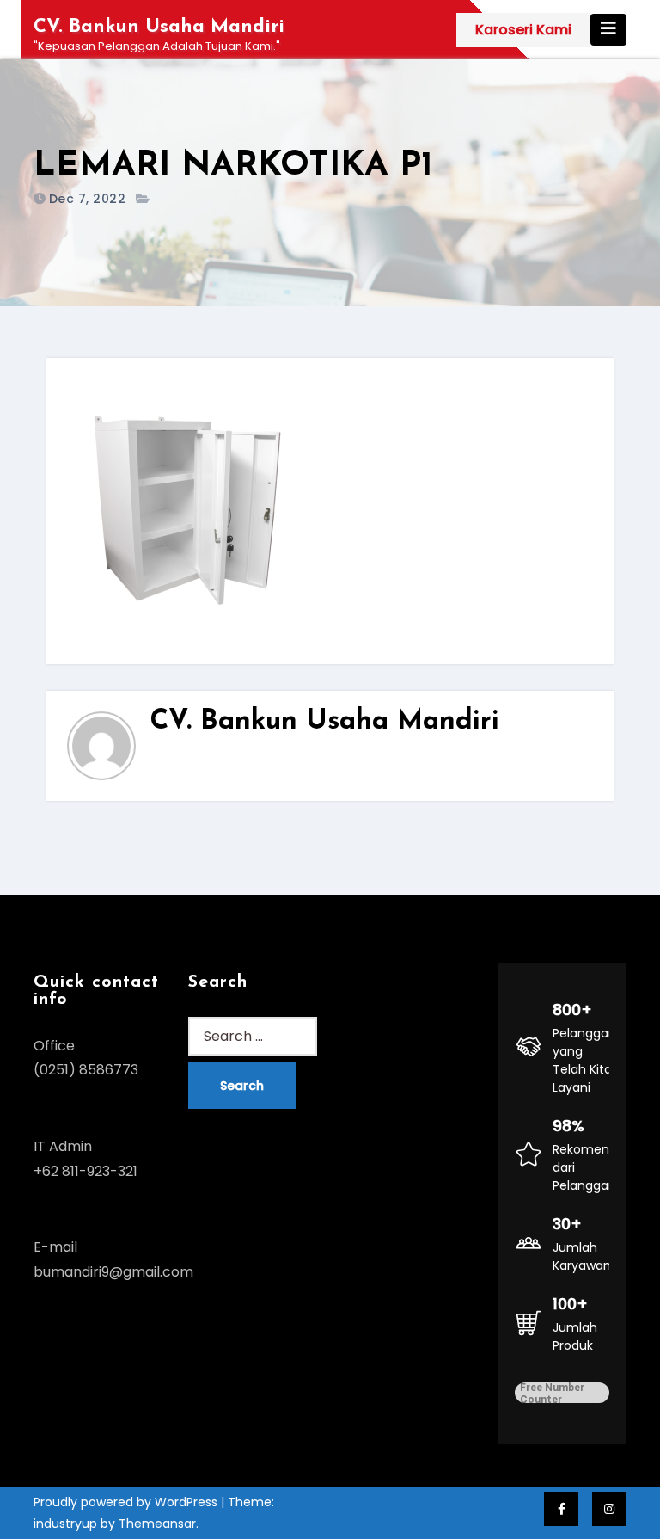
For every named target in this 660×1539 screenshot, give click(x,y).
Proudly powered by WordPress (127, 1502)
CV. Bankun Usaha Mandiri (159, 27)
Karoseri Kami (523, 30)
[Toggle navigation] (608, 30)
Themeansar (157, 1523)
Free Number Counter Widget (552, 1392)
